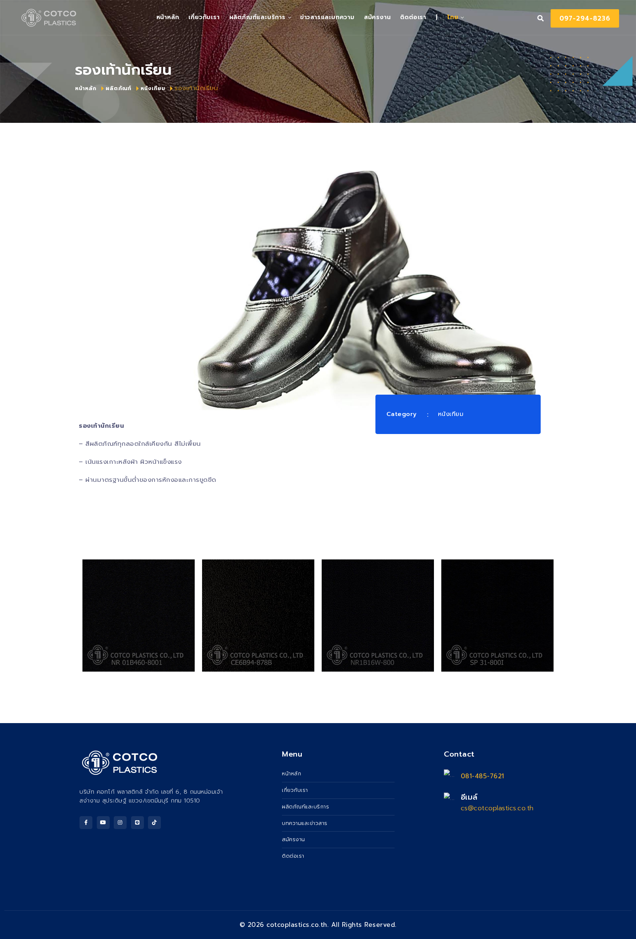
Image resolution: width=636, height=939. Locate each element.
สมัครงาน (377, 17)
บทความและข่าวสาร (305, 823)
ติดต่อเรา (413, 17)
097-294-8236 (584, 18)
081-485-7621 (482, 776)
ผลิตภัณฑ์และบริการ (257, 17)
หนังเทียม (153, 88)
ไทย (452, 17)
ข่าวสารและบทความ (327, 17)
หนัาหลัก (167, 17)
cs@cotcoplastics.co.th (497, 808)
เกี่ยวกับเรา (203, 17)
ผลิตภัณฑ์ (118, 88)
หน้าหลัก (85, 88)
